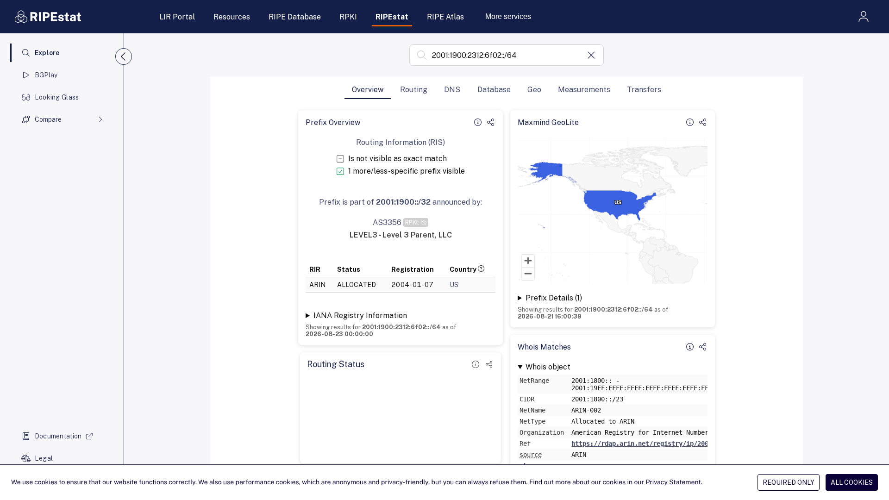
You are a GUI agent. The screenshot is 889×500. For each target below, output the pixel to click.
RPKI (348, 16)
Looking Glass (57, 97)
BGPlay (46, 75)
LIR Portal (177, 16)
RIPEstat (392, 16)
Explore (47, 52)
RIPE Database (295, 16)
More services (508, 16)
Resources (231, 16)
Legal (44, 458)
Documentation (58, 436)
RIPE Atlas (445, 16)
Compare (48, 119)
